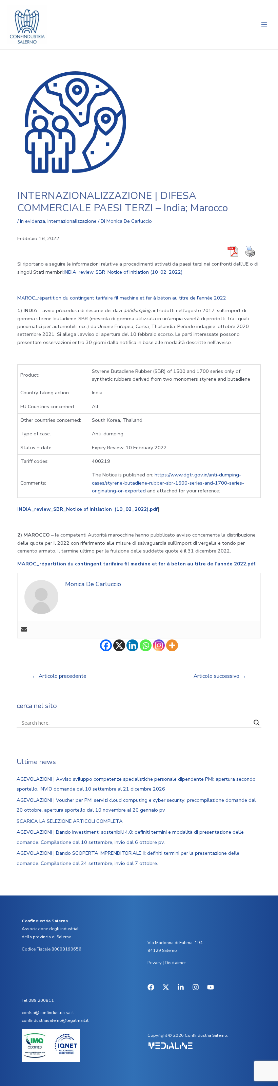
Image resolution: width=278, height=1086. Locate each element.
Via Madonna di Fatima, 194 (175, 943)
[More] (172, 645)
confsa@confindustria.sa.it (48, 1013)
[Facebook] (106, 645)
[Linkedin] (132, 645)
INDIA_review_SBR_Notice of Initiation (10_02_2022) (123, 272)
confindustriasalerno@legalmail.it (55, 1020)
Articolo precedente (59, 676)
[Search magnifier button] (256, 722)
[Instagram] (159, 645)
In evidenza (32, 221)
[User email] (24, 629)
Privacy (154, 963)
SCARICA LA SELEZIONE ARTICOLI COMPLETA (70, 821)
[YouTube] (210, 987)
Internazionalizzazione (72, 221)
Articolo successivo (220, 676)
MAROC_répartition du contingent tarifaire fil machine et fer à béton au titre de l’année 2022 (121, 297)
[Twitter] (165, 987)
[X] (119, 645)
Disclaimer (175, 963)
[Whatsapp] (146, 645)
